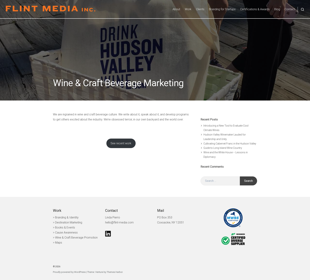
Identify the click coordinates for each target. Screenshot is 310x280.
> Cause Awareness (65, 232)
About (176, 9)
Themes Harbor (115, 272)
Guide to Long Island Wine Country (222, 147)
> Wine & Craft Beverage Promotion (75, 237)
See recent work (121, 143)
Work (188, 9)
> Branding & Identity (66, 217)
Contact (290, 9)
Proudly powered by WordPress (69, 272)
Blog (277, 9)
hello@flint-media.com (119, 222)
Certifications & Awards (255, 9)
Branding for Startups (222, 9)
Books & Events (65, 227)
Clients (200, 9)
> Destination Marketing (67, 222)
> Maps (57, 242)
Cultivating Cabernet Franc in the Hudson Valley (229, 143)
